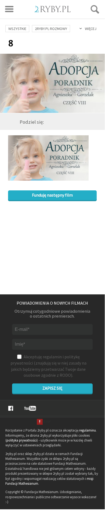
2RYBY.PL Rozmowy (51, 28)
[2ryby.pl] (52, 10)
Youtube (30, 408)
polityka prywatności (21, 440)
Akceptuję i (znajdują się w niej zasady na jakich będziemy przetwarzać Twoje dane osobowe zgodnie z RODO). (48, 366)
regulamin (52, 356)
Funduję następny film (52, 195)
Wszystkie (17, 28)
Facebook (10, 408)
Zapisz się (52, 388)
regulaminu (87, 430)
